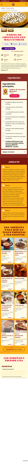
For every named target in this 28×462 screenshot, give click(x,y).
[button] (4, 70)
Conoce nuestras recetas (14, 349)
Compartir (23, 44)
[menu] (1, 4)
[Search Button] (26, 4)
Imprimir (15, 44)
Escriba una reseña (18, 51)
